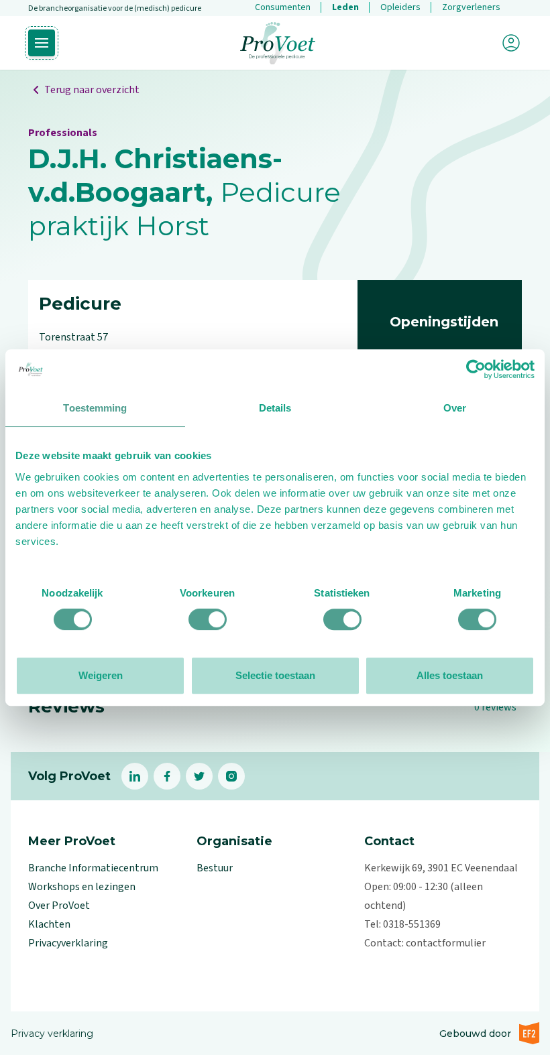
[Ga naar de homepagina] (277, 43)
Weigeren (100, 675)
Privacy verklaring (52, 1034)
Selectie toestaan (275, 675)
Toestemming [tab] (95, 408)
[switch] (207, 619)
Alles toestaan (450, 675)
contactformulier (446, 943)
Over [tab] (454, 408)
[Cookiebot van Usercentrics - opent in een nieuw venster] (476, 369)
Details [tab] (275, 408)
